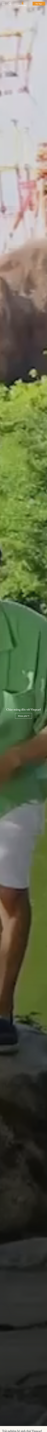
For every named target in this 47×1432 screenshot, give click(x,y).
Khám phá (22, 716)
